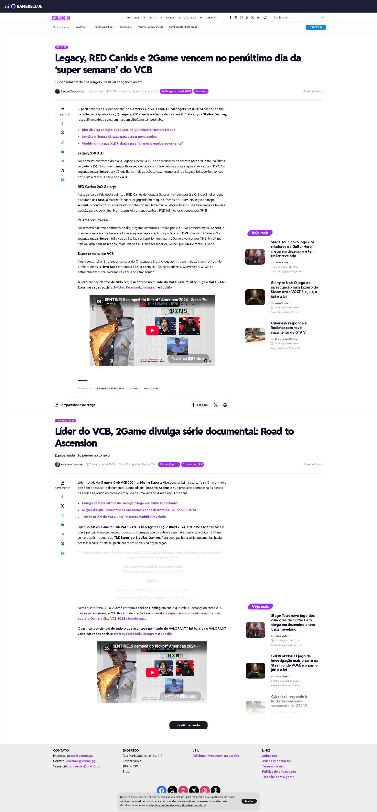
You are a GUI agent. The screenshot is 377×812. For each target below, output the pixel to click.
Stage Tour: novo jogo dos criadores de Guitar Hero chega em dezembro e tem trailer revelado (292, 249)
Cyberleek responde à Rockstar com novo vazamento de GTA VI (289, 328)
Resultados (126, 26)
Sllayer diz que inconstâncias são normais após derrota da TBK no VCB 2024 (139, 510)
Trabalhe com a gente (278, 777)
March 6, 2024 (183, 598)
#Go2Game (124, 590)
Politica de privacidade (279, 772)
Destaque (201, 91)
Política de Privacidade (191, 805)
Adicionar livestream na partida (215, 756)
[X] (235, 17)
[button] (249, 801)
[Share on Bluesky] (62, 180)
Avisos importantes (277, 761)
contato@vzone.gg (81, 761)
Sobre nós (269, 756)
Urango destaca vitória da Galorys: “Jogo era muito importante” (130, 503)
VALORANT (82, 26)
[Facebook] (230, 17)
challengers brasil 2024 (176, 91)
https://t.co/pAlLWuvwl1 (168, 571)
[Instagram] (241, 17)
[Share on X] (62, 132)
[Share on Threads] (62, 170)
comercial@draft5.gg (84, 766)
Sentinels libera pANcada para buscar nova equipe (119, 137)
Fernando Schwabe (71, 464)
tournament (151, 388)
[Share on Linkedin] (62, 151)
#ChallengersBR (143, 590)
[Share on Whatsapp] (62, 142)
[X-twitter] (172, 791)
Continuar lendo (188, 725)
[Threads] (246, 17)
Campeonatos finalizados (183, 26)
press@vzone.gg (80, 756)
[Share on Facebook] (62, 123)
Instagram (150, 287)
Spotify (166, 287)
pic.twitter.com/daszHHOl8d (171, 590)
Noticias (62, 47)
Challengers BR (66, 420)
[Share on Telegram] (62, 161)
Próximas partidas (103, 26)
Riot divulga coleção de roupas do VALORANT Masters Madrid (128, 130)
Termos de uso (273, 766)
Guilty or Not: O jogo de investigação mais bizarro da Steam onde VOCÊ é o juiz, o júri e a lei (294, 289)
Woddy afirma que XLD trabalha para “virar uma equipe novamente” (132, 144)
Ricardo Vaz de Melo (72, 91)
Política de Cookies (162, 805)
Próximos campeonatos (150, 26)
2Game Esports (169, 464)
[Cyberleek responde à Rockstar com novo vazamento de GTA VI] (255, 335)
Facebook (133, 287)
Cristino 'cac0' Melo (286, 338)
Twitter (118, 287)
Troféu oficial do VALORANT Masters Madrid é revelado (124, 517)
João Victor (281, 262)
